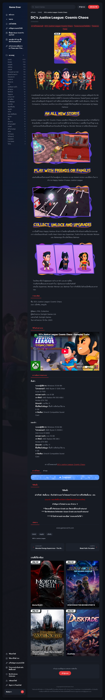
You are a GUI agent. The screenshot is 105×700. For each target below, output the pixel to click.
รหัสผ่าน (35, 522)
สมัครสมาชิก (93, 7)
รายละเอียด (36, 296)
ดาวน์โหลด (36, 471)
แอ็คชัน (49, 534)
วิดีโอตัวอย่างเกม (37, 328)
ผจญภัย (42, 534)
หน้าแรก (33, 12)
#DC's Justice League (38, 538)
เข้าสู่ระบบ (82, 7)
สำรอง (45, 471)
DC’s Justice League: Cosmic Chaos (71, 464)
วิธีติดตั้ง (35, 485)
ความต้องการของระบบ (39, 375)
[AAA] (40, 12)
